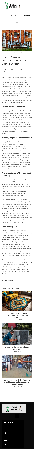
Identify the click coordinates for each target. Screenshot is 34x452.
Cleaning (7, 72)
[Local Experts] (13, 6)
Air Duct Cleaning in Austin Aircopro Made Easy (17, 348)
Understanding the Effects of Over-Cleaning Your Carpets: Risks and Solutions (17, 315)
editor (6, 69)
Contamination (9, 280)
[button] (17, 22)
